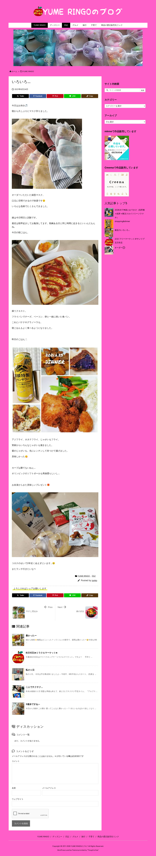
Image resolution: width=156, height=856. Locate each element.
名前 (14, 788)
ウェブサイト (18, 799)
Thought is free (93, 850)
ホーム (14, 71)
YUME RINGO (28, 71)
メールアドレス (49, 788)
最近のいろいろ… (122, 230)
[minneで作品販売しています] (117, 148)
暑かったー (31, 635)
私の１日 (30, 670)
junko (94, 580)
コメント (16, 761)
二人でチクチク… (34, 687)
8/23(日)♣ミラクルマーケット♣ (41, 652)
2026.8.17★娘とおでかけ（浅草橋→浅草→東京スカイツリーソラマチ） (130, 214)
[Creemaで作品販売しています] (117, 184)
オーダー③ (120, 247)
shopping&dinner (122, 221)
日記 (94, 576)
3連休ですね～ (33, 704)
